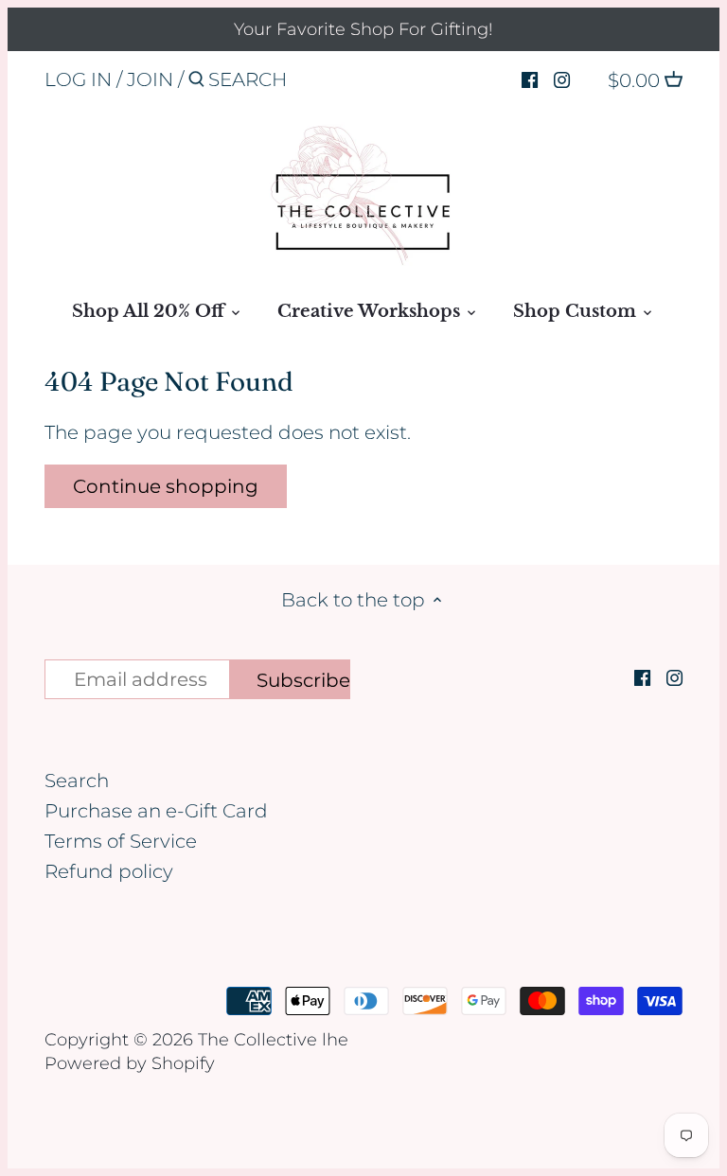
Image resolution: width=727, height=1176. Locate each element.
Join (150, 79)
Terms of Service (120, 841)
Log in (78, 79)
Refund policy (108, 871)
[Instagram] (562, 79)
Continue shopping (165, 486)
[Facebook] (530, 79)
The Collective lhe (273, 1039)
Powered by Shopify (129, 1063)
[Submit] (196, 82)
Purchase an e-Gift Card (156, 810)
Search (76, 780)
